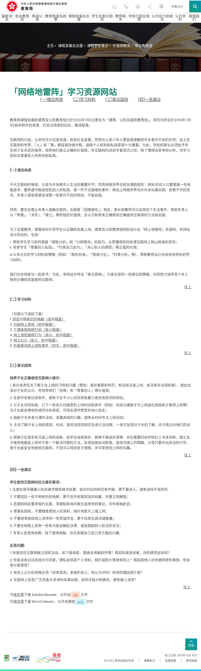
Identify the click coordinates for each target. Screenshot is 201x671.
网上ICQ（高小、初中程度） (36, 340)
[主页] (114, 6)
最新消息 (7, 18)
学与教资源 (143, 45)
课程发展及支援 (79, 18)
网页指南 (191, 661)
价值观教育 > (123, 45)
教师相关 (120, 18)
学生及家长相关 (102, 18)
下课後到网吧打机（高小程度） (38, 329)
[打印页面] (138, 6)
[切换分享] (149, 6)
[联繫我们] (126, 6)
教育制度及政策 (55, 18)
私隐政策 (170, 661)
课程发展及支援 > (71, 45)
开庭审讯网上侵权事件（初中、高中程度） (46, 345)
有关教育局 (22, 18)
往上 (187, 286)
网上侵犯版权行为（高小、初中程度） (44, 335)
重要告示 (149, 661)
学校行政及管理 (139, 18)
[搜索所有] (195, 6)
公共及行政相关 (162, 18)
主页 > (51, 45)
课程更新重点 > (99, 45)
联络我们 (194, 18)
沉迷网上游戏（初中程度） (34, 324)
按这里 (18, 594)
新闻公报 (37, 18)
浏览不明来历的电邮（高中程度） (38, 319)
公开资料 (180, 18)
